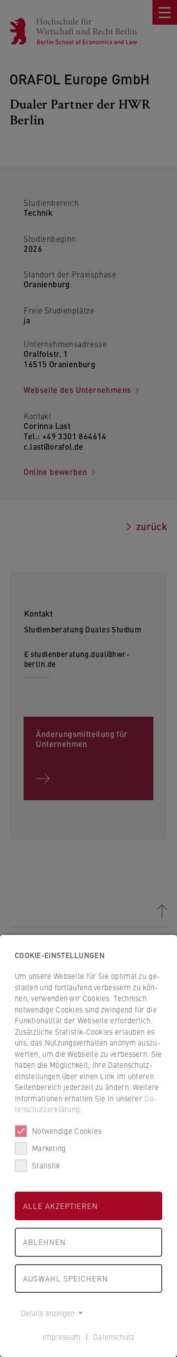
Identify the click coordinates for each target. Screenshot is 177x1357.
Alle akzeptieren (60, 1206)
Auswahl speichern (65, 1278)
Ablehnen (44, 1242)
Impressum (62, 1336)
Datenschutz (113, 1336)
